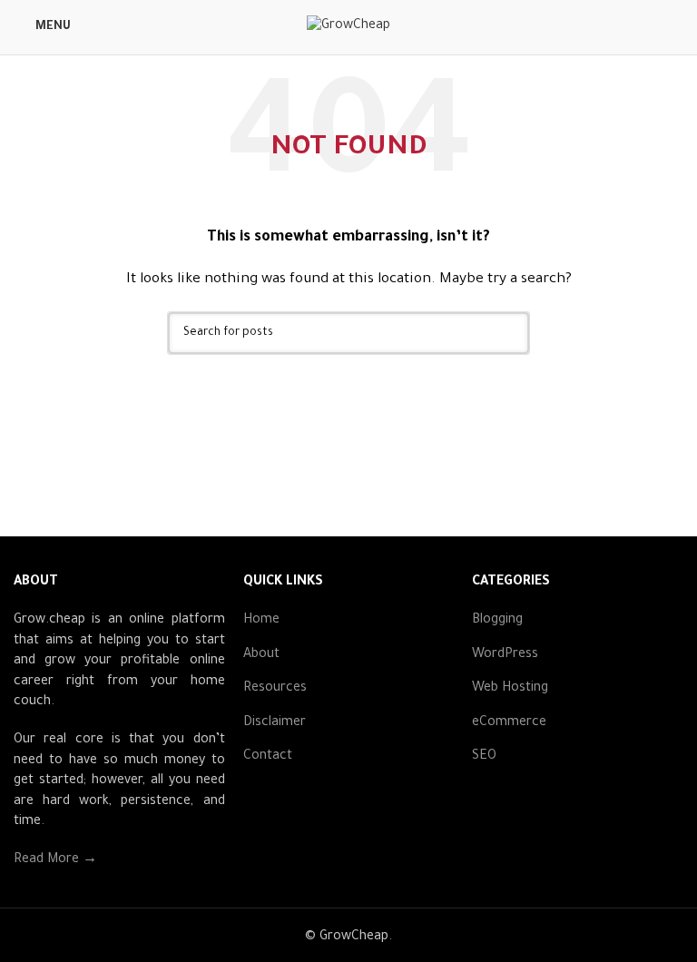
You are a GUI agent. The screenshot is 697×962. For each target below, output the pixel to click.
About (261, 655)
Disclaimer (274, 723)
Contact (267, 757)
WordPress (505, 655)
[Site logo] (348, 29)
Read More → (55, 860)
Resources (275, 689)
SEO (484, 757)
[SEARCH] (508, 333)
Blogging (497, 621)
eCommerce (509, 723)
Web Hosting (510, 689)
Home (261, 621)
